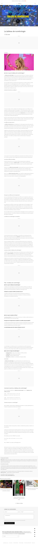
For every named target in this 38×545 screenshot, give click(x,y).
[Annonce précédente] (2, 1)
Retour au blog (19, 503)
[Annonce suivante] (36, 1)
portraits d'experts (21, 533)
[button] (2, 4)
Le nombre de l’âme (7, 317)
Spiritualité (8, 28)
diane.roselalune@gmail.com (10, 475)
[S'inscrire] (18, 536)
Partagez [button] (6, 52)
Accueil (5, 28)
